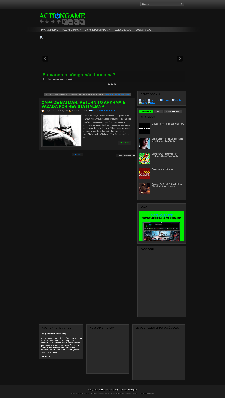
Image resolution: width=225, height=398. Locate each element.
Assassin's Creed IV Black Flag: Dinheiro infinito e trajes (167, 185)
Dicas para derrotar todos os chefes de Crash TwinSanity (165, 155)
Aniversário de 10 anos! (163, 169)
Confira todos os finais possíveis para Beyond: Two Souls (167, 140)
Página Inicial (49, 30)
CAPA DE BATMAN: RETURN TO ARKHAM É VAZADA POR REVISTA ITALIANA (83, 104)
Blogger (133, 390)
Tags (158, 111)
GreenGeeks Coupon (147, 393)
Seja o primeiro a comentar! (105, 111)
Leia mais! (124, 143)
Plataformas (71, 29)
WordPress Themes (89, 393)
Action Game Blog (110, 390)
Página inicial (77, 154)
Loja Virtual (143, 30)
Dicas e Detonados (97, 29)
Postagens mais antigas (126, 155)
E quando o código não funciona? (79, 74)
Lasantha (113, 393)
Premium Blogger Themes (128, 393)
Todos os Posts (172, 111)
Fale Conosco (122, 30)
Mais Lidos (146, 111)
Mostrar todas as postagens (117, 94)
